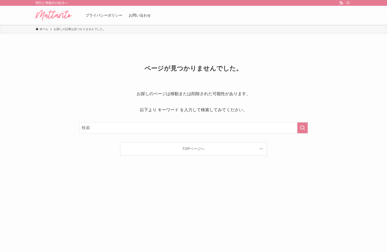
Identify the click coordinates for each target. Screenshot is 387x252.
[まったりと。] (54, 15)
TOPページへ (193, 149)
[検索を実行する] (302, 127)
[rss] (341, 3)
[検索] (348, 3)
